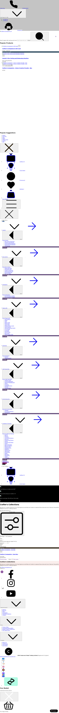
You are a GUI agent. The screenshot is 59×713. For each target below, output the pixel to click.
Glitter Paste (5, 139)
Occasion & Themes (7, 423)
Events (3, 464)
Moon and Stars (8, 444)
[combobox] (22, 40)
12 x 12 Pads (7, 329)
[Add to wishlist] (19, 46)
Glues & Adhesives (9, 381)
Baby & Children (8, 445)
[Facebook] (11, 578)
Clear (29, 40)
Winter (6, 441)
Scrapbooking (8, 388)
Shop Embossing (6, 294)
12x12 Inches (7, 332)
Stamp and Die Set (9, 271)
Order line (14, 8)
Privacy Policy (5, 627)
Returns (4, 610)
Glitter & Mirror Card (9, 325)
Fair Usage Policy (6, 630)
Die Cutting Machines (9, 241)
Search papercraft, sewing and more (8, 40)
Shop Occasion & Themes (8, 433)
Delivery (4, 609)
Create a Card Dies (9, 270)
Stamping (4, 345)
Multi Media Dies (8, 272)
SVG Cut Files (8, 273)
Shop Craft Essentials (7, 379)
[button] (55, 36)
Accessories (7, 412)
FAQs (3, 611)
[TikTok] (3, 588)
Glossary (4, 615)
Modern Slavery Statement (8, 629)
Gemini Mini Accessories (10, 244)
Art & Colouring (6, 399)
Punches (7, 384)
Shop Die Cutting (6, 267)
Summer (7, 437)
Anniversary (7, 452)
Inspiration (4, 461)
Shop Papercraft (6, 318)
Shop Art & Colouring (7, 409)
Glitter (6, 383)
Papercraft (4, 308)
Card (3, 137)
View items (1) (3, 546)
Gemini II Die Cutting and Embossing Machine (15, 58)
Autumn (7, 439)
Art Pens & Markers (9, 411)
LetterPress (7, 245)
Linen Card (7, 324)
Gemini (4, 140)
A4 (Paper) (7, 331)
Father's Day (7, 450)
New (3, 221)
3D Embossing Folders (10, 297)
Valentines (7, 451)
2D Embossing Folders (10, 295)
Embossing (5, 284)
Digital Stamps (8, 358)
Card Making (7, 319)
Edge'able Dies (8, 269)
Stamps (6, 357)
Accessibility (5, 612)
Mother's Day (8, 446)
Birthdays (7, 454)
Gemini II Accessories (9, 242)
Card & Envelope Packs (10, 328)
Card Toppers (8, 327)
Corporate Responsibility (7, 628)
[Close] (9, 147)
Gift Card (4, 136)
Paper (3, 138)
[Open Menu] (11, 204)
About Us (4, 642)
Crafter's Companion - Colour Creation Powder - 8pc (17, 68)
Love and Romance (9, 438)
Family (6, 443)
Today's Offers (5, 462)
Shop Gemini (5, 240)
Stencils (6, 386)
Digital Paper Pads (9, 334)
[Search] (40, 36)
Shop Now (4, 248)
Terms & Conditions (6, 613)
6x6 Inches (7, 333)
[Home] (6, 31)
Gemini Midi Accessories (10, 243)
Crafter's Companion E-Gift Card (11, 48)
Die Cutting (5, 256)
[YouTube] (11, 597)
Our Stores (4, 645)
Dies (3, 141)
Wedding (7, 449)
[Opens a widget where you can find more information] (54, 711)
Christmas (7, 457)
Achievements (8, 447)
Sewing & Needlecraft (10, 382)
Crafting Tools (8, 380)
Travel (6, 456)
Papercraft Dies (8, 268)
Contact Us (19, 30)
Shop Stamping (5, 355)
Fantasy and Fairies (9, 442)
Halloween (7, 455)
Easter (6, 453)
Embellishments (8, 385)
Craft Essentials (5, 369)
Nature (6, 435)
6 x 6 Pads (7, 330)
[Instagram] (11, 587)
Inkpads (6, 410)
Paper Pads (7, 322)
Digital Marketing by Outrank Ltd (7, 656)
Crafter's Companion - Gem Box (9, 554)
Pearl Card (7, 323)
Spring (3, 135)
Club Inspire (5, 644)
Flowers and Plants (9, 440)
